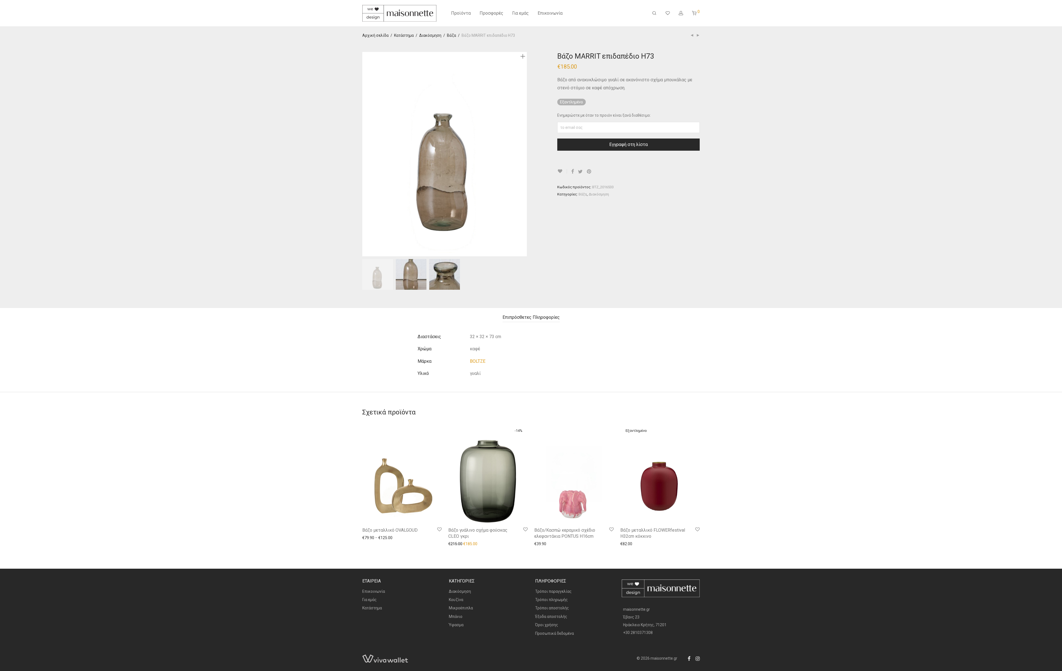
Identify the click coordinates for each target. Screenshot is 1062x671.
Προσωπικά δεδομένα (554, 633)
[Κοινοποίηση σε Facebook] (572, 171)
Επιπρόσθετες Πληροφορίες (531, 317)
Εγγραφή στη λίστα (628, 144)
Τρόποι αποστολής (552, 608)
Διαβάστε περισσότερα (638, 543)
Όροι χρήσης (546, 625)
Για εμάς (520, 13)
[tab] (531, 317)
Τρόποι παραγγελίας (553, 591)
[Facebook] (689, 658)
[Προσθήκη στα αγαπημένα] (562, 171)
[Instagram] (698, 658)
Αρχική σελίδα (375, 35)
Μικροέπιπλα (461, 608)
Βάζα (451, 35)
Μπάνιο (455, 616)
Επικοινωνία (550, 13)
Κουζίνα (456, 599)
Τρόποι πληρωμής (551, 599)
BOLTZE (477, 361)
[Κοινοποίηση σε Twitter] (580, 171)
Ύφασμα (456, 625)
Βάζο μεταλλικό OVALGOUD (390, 530)
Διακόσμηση (430, 35)
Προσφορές (491, 13)
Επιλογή (367, 537)
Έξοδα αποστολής (551, 616)
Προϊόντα (461, 13)
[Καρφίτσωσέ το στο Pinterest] (589, 171)
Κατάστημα (404, 35)
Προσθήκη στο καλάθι (465, 543)
